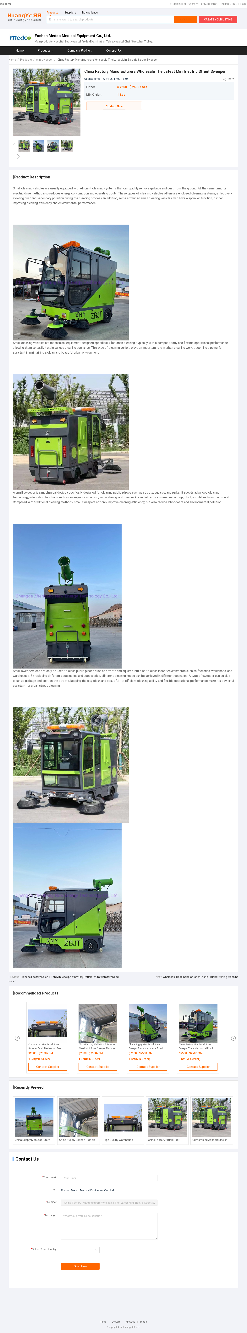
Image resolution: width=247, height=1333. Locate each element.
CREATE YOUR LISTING (218, 19)
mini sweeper (44, 59)
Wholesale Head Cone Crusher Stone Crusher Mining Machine (200, 976)
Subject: (51, 1201)
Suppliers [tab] (70, 12)
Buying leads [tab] (90, 12)
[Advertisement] (123, 1301)
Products (26, 59)
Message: (50, 1215)
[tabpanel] (122, 19)
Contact (116, 1321)
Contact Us (114, 50)
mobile (143, 1321)
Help (243, 3)
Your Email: (49, 1177)
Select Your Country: (44, 1249)
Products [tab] (52, 12)
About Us (130, 1321)
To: (55, 1190)
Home (20, 50)
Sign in (177, 3)
